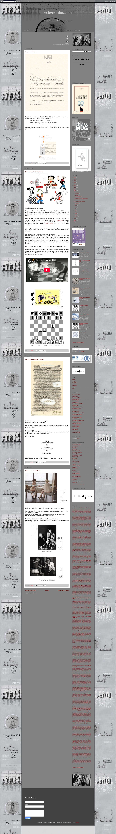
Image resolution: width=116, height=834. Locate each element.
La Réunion (86, 660)
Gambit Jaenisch (88, 620)
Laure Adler (76, 661)
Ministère (82, 690)
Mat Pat (79, 683)
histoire (80, 630)
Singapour (84, 736)
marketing (86, 681)
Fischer (85, 608)
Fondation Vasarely (75, 612)
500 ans (81, 509)
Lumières (89, 675)
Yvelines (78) (74, 453)
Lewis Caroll (77, 670)
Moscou (89, 693)
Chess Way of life (75, 557)
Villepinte (73, 756)
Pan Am (76, 707)
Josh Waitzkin (77, 654)
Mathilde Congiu (85, 683)
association (79, 523)
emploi (73, 597)
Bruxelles (74, 536)
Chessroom (78, 560)
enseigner (79, 601)
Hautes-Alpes (82, 628)
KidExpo (73, 659)
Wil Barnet (75, 761)
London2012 (74, 674)
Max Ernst (80, 684)
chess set (79, 556)
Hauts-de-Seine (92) (76, 444)
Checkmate (78, 545)
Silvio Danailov (77, 736)
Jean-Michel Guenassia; (76, 646)
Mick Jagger (74, 689)
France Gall (84, 613)
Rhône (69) (74, 449)
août (76, 205)
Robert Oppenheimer (75, 728)
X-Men (80, 762)
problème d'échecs (78, 720)
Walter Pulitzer (80, 759)
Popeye (77, 719)
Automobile (85, 524)
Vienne (86, 755)
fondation (78, 609)
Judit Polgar (75, 655)
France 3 (74, 613)
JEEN (82, 648)
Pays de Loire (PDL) (76, 397)
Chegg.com (85, 545)
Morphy (84, 693)
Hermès (89, 629)
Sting (83, 741)
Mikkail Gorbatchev (88, 689)
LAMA (73, 661)
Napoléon (89, 695)
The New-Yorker (78, 747)
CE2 (80, 542)
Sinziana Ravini (88, 736)
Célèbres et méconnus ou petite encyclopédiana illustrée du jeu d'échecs (84, 269)
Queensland (82, 722)
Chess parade (80, 555)
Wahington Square (75, 759)
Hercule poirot (85, 629)
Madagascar (80, 677)
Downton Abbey (77, 582)
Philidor (89, 712)
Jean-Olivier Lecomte (84, 646)
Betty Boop (82, 530)
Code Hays (60, 220)
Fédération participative (84, 606)
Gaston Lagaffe (88, 621)
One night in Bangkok (75, 703)
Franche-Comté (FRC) (76, 423)
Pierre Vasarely (74, 715)
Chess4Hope (78, 558)
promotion (73, 721)
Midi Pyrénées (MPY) (76, 408)
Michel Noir (84, 688)
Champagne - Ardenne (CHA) (78, 420)
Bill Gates (83, 531)
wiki (73, 761)
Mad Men (76, 677)
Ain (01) (73, 470)
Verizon (73, 755)
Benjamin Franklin (85, 529)
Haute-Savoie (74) (76, 471)
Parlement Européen (76, 708)
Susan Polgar (78, 743)
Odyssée (76, 702)
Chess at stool (86, 550)
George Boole (74, 622)
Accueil (47, 590)
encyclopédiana (77, 597)
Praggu (88, 719)
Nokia (80, 701)
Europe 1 (83, 602)
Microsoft (77, 689)
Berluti (90, 529)
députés (83, 578)
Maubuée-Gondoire (75, 684)
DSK (81, 582)
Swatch (82, 743)
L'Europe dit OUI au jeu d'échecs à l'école (84, 314)
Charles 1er (84, 543)
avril (76, 211)
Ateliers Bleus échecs (75, 524)
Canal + (85, 538)
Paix (85, 706)
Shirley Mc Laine (85, 735)
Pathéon (78, 709)
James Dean (82, 642)
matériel (82, 683)
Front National (85, 619)
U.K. (90, 753)
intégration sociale (82, 636)
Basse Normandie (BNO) (77, 418)
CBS (78, 542)
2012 (75, 220)
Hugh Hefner (89, 633)
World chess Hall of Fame (87, 761)
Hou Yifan (89, 632)
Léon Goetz (79, 667)
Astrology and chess (87, 523)
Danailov (89, 573)
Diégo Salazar (84, 580)
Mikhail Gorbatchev (82, 689)
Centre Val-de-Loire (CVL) (77, 406)
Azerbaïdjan (89, 524)
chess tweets (89, 556)
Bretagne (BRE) (75, 399)
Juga (79, 655)
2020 (75, 180)
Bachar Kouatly (76, 525)
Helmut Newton (74, 629)
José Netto (74, 653)
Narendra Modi (83, 696)
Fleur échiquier (88, 608)
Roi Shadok (74, 729)
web (88, 759)
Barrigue (73, 526)
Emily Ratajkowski (78, 596)
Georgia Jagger (84, 622)
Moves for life (82, 694)
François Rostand (80, 616)
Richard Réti (82, 727)
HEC (90, 628)
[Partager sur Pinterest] (45, 163)
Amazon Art (74, 518)
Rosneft (79, 729)
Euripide (80, 602)
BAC (73, 525)
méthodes (80, 687)
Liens (37, 30)
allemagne (81, 517)
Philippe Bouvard (75, 713)
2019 (75, 182)
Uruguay (84, 754)
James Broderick (77, 642)
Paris (90, 707)
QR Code (83, 721)
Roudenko (81, 729)
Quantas (87, 721)
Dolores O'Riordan (86, 581)
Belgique (76, 529)
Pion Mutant (87, 715)
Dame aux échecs (81, 573)
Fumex (73, 620)
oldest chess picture (80, 702)
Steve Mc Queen (79, 741)
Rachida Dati (77, 723)
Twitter (88, 753)
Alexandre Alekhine (75, 516)
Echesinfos (89, 585)
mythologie (84, 695)
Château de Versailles (87, 544)
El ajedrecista (77, 593)
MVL (81, 695)
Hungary (80, 634)
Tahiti (90, 743)
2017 (75, 185)
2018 (75, 184)
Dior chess (74, 581)
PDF (79, 710)
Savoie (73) (74, 479)
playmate (76, 716)
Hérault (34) (74, 458)
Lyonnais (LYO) (75, 402)
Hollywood (73, 632)
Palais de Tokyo (88, 706)
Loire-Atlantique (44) (76, 450)
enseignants (82, 598)
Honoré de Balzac (80, 632)
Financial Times (77, 608)
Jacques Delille (78, 641)
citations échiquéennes (87, 562)
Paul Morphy (88, 709)
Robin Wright (86, 728)
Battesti (90, 526)
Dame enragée (86, 573)
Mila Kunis (74, 690)
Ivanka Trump (74, 640)
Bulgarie (77, 536)
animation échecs (75, 519)
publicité (79, 721)
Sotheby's (86, 739)
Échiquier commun (84, 586)
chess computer (80, 551)
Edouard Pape (84, 591)
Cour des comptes (80, 572)
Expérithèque (89, 603)
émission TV (83, 596)
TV (78, 753)
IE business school (86, 634)
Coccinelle (81, 566)
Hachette (76, 627)
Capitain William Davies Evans (86, 539)
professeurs (82, 720)
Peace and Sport (83, 710)
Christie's (83, 561)
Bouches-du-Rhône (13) (77, 455)
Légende (85, 665)
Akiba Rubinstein (82, 512)
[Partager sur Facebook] (43, 163)
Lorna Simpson (78, 674)
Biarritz (86, 530)
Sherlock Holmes (78, 735)
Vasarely (89, 754)
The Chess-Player (86, 746)
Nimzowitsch (77, 701)
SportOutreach (74, 740)
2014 (75, 190)
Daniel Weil (79, 574)
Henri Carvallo (81, 629)
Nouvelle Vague (86, 701)
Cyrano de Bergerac (75, 573)
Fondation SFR (88, 611)
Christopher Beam (75, 562)
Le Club (60, 30)
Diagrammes (83, 579)
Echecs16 (75, 585)
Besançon (79, 530)
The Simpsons (88, 747)
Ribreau (73, 727)
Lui (87, 675)
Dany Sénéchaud (83, 574)
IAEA (82, 634)
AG (82, 511)
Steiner (76, 741)
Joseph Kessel (86, 653)
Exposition (74, 604)
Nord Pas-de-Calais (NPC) (77, 403)
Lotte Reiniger (84, 674)
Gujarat (80, 626)
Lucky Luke (85, 675)
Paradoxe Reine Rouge (81, 707)
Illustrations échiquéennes (80, 635)
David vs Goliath (82, 331)
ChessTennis (74, 561)
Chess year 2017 (85, 557)
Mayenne (84, 684)
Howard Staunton (77, 633)
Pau (85, 709)
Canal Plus (89, 538)
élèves (79, 594)
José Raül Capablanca (79, 653)
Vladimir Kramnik (88, 756)
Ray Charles (86, 723)
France (90, 612)
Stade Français (79, 740)
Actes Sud (89, 510)
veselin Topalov (77, 755)
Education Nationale (79, 592)
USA (87, 754)
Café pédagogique (78, 537)
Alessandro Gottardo (86, 513)
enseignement (88, 598)
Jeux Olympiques (77, 652)
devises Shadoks (78, 579)
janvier (76, 216)
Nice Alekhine (80, 700)
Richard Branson (77, 727)
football (79, 612)
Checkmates (82, 545)
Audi (80, 524)
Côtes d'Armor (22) (76, 473)
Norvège (82, 701)
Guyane (83, 626)
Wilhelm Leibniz (79, 761)
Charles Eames (88, 543)
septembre (77, 203)
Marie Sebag (82, 681)
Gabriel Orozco (77, 620)
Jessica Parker (77, 649)
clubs (78, 565)
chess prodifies (74, 556)
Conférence (76, 569)
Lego (87, 665)
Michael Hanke (74, 688)
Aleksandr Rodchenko (80, 513)
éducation (74, 592)
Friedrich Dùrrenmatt (80, 619)
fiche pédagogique (84, 607)
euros (79, 603)
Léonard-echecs (78, 668)
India (90, 635)
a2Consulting (74, 510)
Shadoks (83, 734)
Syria (83, 743)
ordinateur (82, 703)
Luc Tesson (81, 675)
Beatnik (73, 529)
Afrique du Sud (80, 511)
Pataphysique (74, 709)
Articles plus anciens (63, 590)
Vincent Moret (77, 756)
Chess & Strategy (77, 546)
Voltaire (86, 757)
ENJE (56, 30)
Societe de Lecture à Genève (78, 739)
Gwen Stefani (86, 626)
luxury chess (80, 676)
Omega (90, 702)
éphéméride (82, 601)
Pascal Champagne (88, 708)
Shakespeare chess (88, 734)
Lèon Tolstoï (86, 667)
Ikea (75, 635)
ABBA (77, 510)
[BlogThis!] (40, 163)
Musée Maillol (74, 695)
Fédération (79, 606)
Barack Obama (86, 525)
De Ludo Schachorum (79, 575)
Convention (84, 569)
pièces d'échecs (84, 714)
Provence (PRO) (75, 400)
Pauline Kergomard (75, 710)
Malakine (79, 680)
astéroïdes (82, 523)
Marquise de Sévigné (80, 682)
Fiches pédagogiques (76, 30)
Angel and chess (88, 518)
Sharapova (73, 735)
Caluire (79, 538)
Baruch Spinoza (82, 526)
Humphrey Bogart (75, 634)
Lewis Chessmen (82, 670)
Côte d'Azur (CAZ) (75, 409)
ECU (49, 30)
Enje (73, 598)
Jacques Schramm (84, 641)
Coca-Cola (87, 565)
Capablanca (74, 539)
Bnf (78, 532)
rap (83, 723)
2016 (75, 187)
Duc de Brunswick (88, 582)
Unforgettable (80, 754)
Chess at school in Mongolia (80, 550)
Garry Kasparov (82, 621)
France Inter (88, 613)
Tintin (90, 749)
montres (79, 693)
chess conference (85, 551)
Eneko (90, 597)
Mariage (78, 681)
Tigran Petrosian (81, 749)
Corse (76, 572)
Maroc (76, 682)
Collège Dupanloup (85, 566)
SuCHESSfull (86, 742)
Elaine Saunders (81, 593)
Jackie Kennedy (79, 640)
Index (41, 30)
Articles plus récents (30, 590)
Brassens (89, 533)
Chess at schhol (84, 549)
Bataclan (87, 526)
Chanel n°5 (80, 543)
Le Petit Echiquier (77, 665)
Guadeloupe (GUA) (76, 432)
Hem (78, 629)
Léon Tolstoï (82, 667)
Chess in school (88, 552)
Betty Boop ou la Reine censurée (34, 171)
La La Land (79, 660)
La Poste (82, 660)
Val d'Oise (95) (75, 456)
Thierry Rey (77, 749)
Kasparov (80, 656)
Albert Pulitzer (74, 513)
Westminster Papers (84, 760)
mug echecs (86, 694)
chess (78, 438)
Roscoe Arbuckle (48, 223)
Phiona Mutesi (78, 714)
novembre (77, 193)
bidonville (80, 531)
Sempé (88, 733)
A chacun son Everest (87, 509)
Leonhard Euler (74, 669)
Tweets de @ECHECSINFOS (78, 342)
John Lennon (84, 652)
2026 (75, 177)
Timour (88, 749)
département (79, 578)
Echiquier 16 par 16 (78, 586)
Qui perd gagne (86, 722)
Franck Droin (80, 614)
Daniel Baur (74, 574)
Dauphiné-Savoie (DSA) (77, 414)
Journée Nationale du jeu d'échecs (85, 654)
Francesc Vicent (74, 614)
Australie (82, 524)
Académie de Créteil (84, 510)
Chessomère (74, 560)
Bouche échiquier (85, 533)
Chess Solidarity (83, 556)
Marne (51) (74, 467)
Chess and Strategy (75, 549)
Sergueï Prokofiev (76, 734)
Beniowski (80, 529)
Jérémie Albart (85, 648)
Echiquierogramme (88, 588)
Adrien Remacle (74, 511)
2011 (75, 222)
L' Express (74, 385)
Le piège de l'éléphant (83, 305)
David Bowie (88, 574)
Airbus (89, 511)
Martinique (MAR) (75, 426)
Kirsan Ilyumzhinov (82, 659)
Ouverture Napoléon (80, 706)
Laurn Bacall (80, 661)
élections (85, 593)
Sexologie (80, 734)
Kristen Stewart (87, 659)
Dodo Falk (81, 581)
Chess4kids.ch (83, 558)
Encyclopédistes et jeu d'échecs (84, 597)
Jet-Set (80, 649)
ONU (79, 703)
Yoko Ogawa (83, 762)
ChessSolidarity (67, 30)
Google (73, 379)
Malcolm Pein (83, 680)
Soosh (84, 739)
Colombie (78, 567)
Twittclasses (85, 753)
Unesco (76, 754)
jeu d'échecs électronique (85, 649)
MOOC (82, 693)
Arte (76, 523)
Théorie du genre (75, 748)
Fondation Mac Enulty (82, 611)
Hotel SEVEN (86, 632)
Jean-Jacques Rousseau (86, 643)
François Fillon (84, 614)
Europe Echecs (88, 602)
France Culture (78, 613)
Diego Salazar (78, 580)
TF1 (82, 746)
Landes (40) (74, 482)
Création (84, 572)
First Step (81, 608)
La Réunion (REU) (76, 431)
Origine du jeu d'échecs (87, 703)
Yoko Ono (87, 762)
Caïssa (77, 538)
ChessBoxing (89, 558)
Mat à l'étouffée (88, 682)
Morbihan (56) (75, 468)
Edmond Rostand (79, 591)
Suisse (90, 742)
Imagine (86, 635)
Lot (81, 674)
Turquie (77, 753)
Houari (73, 633)
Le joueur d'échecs (78, 662)
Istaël (79, 639)
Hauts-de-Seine (86, 628)
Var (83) (73, 464)
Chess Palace (76, 555)
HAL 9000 (79, 627)
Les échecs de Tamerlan (85, 669)
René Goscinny (83, 726)
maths (90, 683)
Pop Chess (74, 719)
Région (75, 726)
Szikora (88, 743)
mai (75, 210)
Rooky (77, 729)
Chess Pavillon (84, 555)
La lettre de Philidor (30, 52)
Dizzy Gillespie (78, 581)
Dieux (88, 580)
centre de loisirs (88, 542)
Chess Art (79, 549)
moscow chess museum (76, 694)
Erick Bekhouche (86, 601)
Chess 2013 (82, 546)
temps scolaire (77, 746)
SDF (73, 733)
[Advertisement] (58, 791)
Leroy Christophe (79, 669)
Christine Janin (88, 561)
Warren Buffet (85, 759)
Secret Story (76, 733)
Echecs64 (79, 585)
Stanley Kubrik (85, 740)
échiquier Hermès (76, 588)
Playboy (73, 716)
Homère (77, 632)
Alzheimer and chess (87, 517)
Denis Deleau (74, 578)
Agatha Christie (86, 511)
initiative (78, 636)
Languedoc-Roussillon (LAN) (78, 412)
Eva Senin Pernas (83, 603)
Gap (73, 621)
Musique (79, 695)
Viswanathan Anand (82, 756)
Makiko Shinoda (74, 680)
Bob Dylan (86, 532)
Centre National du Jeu (75, 543)
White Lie (89, 760)
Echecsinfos (84, 585)
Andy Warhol (83, 518)
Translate (82, 351)
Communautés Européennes (84, 568)
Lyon (73, 677)
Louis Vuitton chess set (75, 675)
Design (86, 578)
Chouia (81, 561)
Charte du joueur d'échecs (80, 544)
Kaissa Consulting (88, 655)
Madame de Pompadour (87, 677)
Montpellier (75, 693)
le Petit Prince (82, 665)
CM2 (82, 565)
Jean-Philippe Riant (78, 647)
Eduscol (84, 592)
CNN (73, 388)
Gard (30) (74, 474)
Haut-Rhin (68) (75, 446)
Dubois (83, 582)
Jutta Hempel (82, 655)
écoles (89, 590)
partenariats (83, 708)
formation (82, 612)
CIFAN (79, 562)
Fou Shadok (86, 612)
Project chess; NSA (88, 720)
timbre (85, 749)
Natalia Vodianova (88, 696)
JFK (81, 652)
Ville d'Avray (89, 755)
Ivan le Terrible (88, 639)
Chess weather (80, 557)
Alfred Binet (87, 516)
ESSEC (77, 602)
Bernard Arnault (74, 530)
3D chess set (77, 509)
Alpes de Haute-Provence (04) (78, 484)
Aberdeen (79, 510)
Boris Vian (80, 533)
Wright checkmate (75, 762)
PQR (86, 719)
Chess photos (89, 555)
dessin (88, 578)
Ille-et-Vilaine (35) (75, 462)
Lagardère (89, 660)
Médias (87, 684)
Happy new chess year (85, 627)
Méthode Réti (75, 687)
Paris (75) (74, 447)
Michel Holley (79, 688)
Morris (87, 693)
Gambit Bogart (84, 620)
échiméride (74, 586)
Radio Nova (81, 723)
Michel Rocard (88, 688)
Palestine (73, 707)
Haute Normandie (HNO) (77, 417)
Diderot (88, 579)
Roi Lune (89, 728)
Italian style (82, 639)
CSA (86, 572)
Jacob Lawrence (84, 640)
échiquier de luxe (78, 587)
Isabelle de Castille (75, 639)
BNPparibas (81, 532)
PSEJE (77, 721)
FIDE (45, 30)
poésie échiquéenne (85, 716)
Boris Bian (77, 533)
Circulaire (82, 562)
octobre (76, 195)
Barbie (90, 525)
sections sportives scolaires (83, 733)
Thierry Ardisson (81, 748)
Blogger (77, 822)
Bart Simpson (77, 526)
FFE (52, 30)
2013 (75, 218)
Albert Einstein (88, 512)
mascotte (84, 682)
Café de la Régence (84, 536)
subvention (81, 742)
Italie (85, 639)
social (73, 739)
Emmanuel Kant (88, 596)
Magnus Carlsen (75, 678)
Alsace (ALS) (75, 396)
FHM (81, 607)
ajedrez (73, 512)
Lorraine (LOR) (75, 405)
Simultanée (81, 736)
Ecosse (73, 591)
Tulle (74, 753)
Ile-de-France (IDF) (76, 394)
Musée (89, 694)
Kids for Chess (77, 659)
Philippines (80, 713)
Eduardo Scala (89, 591)
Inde (88, 635)
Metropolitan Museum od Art (86, 687)
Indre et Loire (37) (75, 461)
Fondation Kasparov (75, 611)
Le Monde (74, 382)
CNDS (84, 565)
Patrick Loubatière (81, 709)
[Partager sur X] (42, 163)
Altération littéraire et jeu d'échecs (34, 359)
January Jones (87, 642)
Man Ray (86, 680)
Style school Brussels (87, 741)
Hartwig (79, 628)
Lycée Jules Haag (88, 676)
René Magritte (88, 726)
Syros (85, 743)
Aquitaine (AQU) (75, 411)
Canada (82, 538)
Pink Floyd (84, 715)
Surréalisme (74, 743)
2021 (75, 179)
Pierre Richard (88, 714)
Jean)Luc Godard (77, 648)
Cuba (90, 572)
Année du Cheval (84, 519)
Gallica (80, 620)
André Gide (78, 518)
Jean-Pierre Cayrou (84, 647)
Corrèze (73, 572)
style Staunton (75, 742)
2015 (75, 188)
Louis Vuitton (89, 674)
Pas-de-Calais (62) (76, 465)
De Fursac (74, 575)
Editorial (32, 30)
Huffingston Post (83, 633)
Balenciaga (82, 525)
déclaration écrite (86, 575)
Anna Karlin (80, 519)
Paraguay (87, 707)
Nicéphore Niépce (85, 700)
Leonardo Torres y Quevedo (86, 668)
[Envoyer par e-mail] (39, 163)
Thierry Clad (86, 748)
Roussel (87, 729)
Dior (90, 580)
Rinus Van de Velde (88, 727)
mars (76, 213)
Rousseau (84, 729)
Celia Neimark (83, 542)
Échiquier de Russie (85, 587)
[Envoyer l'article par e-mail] (36, 350)
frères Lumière (74, 619)
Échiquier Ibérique (82, 588)
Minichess (78, 690)
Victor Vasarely (82, 755)
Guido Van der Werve (75, 626)
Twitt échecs (81, 753)
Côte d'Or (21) (75, 477)
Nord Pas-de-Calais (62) (77, 452)
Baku (79, 525)
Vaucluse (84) (75, 459)
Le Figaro (74, 381)
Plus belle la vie (80, 716)
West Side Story (78, 760)
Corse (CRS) (74, 415)
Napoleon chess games (76, 696)
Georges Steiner (79, 622)
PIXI (90, 715)
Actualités (27, 30)
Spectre (89, 739)
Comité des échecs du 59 (84, 567)
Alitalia (78, 517)
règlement (79, 726)
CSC (88, 572)
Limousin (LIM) (75, 429)
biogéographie (87, 531)
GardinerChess (76, 621)
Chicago (78, 561)
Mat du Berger (74, 683)
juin (75, 208)
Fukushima (89, 619)
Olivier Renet (85, 702)
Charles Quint (74, 544)
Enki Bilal (77, 598)
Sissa (79, 737)
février (76, 215)
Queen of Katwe (77, 722)
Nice (77, 700)
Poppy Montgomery (82, 719)
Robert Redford (81, 728)
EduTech (87, 592)
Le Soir (73, 387)
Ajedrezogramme (77, 512)
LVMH (84, 676)
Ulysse (73, 754)
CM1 (80, 565)
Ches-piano (89, 545)
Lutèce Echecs (74, 676)
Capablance (79, 539)
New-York (74, 700)
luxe (77, 676)
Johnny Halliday (88, 652)
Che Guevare (74, 545)
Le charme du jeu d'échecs (32, 470)
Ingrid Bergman (74, 636)
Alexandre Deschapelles (81, 516)
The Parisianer (84, 747)
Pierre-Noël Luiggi (79, 715)
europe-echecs (75, 603)
